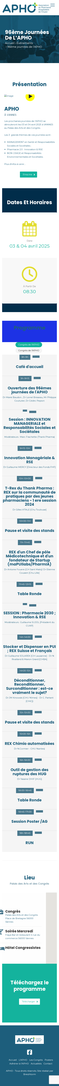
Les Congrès (36, 1060)
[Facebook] (29, 1052)
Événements (25, 43)
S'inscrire (27, 174)
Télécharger (28, 1001)
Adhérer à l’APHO (19, 1063)
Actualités (36, 1063)
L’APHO (23, 1060)
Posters (49, 1060)
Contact (48, 1063)
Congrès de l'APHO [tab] (28, 344)
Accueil (9, 43)
